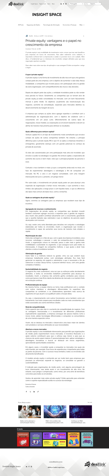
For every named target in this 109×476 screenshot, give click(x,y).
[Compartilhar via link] (38, 391)
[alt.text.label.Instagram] (66, 4)
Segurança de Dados (33, 25)
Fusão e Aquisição (30, 386)
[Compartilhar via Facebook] (26, 391)
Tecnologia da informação (51, 25)
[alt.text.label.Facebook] (63, 4)
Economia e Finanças (69, 25)
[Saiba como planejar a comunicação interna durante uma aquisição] (29, 411)
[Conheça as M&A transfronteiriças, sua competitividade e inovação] (80, 411)
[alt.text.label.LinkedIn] (61, 4)
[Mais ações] (84, 36)
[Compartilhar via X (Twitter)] (30, 391)
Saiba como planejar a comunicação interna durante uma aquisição (28, 421)
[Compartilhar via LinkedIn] (34, 391)
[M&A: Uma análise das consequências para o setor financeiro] (55, 411)
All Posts (21, 25)
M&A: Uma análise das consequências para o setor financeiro (55, 421)
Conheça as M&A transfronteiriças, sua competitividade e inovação (80, 421)
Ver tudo (90, 402)
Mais (81, 25)
